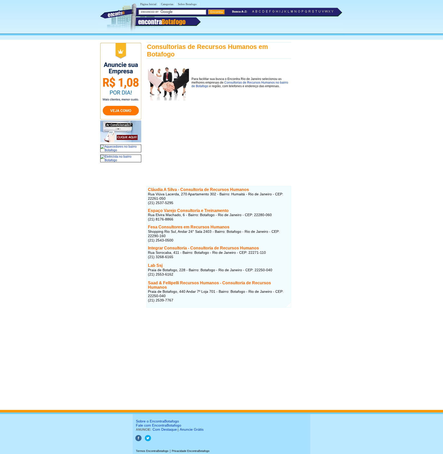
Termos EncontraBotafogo (152, 450)
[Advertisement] (218, 138)
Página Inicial (148, 4)
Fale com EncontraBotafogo (158, 425)
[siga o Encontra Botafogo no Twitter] (148, 440)
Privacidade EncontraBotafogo (190, 450)
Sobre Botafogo (187, 4)
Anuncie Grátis (192, 429)
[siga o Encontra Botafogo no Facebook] (138, 440)
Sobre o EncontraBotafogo (157, 421)
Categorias (167, 4)
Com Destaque (165, 429)
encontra (162, 22)
